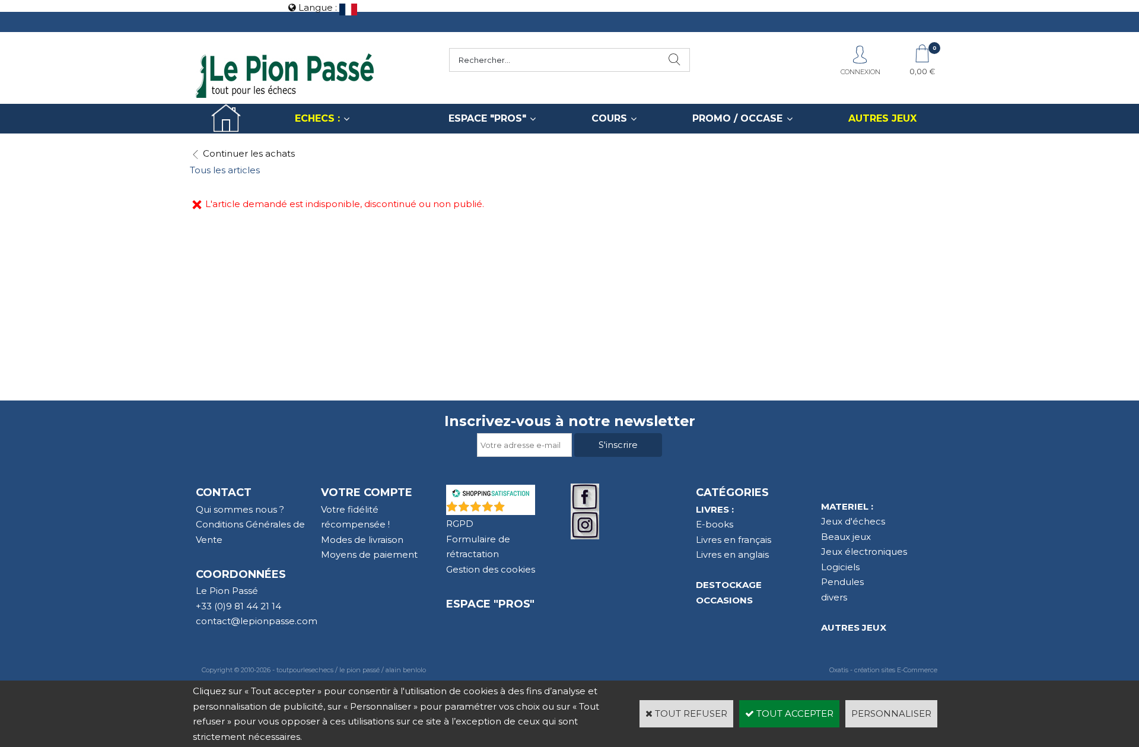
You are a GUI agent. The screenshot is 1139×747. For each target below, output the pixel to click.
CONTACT (224, 492)
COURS (609, 118)
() (521, 508)
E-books (714, 524)
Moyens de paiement (369, 554)
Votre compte (366, 492)
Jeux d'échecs (853, 521)
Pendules (842, 581)
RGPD (459, 523)
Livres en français (733, 539)
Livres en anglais (732, 554)
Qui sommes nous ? (240, 509)
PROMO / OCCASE (737, 118)
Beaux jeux (846, 536)
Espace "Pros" (490, 604)
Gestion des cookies (490, 569)
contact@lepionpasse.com (256, 621)
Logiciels (840, 567)
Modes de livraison (362, 539)
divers (834, 597)
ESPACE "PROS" (487, 118)
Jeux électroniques (864, 551)
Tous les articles (225, 170)
